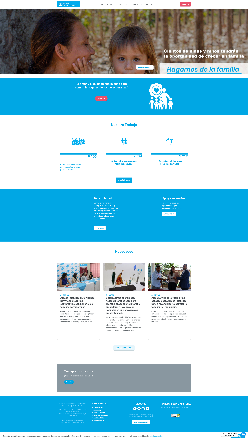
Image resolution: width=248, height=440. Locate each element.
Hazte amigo (97, 410)
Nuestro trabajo (98, 407)
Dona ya (101, 98)
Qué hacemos (122, 4)
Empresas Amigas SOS (101, 415)
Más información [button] (156, 436)
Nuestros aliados (99, 418)
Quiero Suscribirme (141, 422)
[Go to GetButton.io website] (243, 438)
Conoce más (124, 180)
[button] (125, 74)
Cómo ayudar (137, 4)
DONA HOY (185, 4)
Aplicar (69, 381)
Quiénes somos (106, 4)
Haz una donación (145, 67)
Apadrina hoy (169, 214)
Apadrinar (100, 228)
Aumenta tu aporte (99, 412)
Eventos (149, 4)
